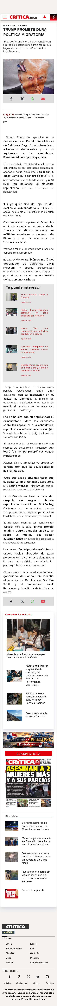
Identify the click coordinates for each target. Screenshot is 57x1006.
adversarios (10, 118)
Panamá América (14, 948)
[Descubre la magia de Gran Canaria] (14, 715)
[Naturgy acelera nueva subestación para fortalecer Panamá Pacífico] (14, 698)
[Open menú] (5, 17)
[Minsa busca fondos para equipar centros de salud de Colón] (28, 635)
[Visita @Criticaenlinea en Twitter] (19, 976)
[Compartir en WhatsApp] (34, 98)
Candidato (35, 114)
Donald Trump (21, 114)
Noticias (7, 983)
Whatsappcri (21, 983)
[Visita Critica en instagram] (47, 976)
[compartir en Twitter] (22, 99)
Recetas (9, 962)
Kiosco (33, 943)
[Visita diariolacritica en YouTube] (38, 976)
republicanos (24, 118)
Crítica (9, 943)
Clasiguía (34, 953)
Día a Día (10, 953)
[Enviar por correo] (43, 99)
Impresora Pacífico (39, 962)
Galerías (50, 983)
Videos (36, 983)
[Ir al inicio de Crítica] (24, 17)
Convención (38, 118)
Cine (32, 948)
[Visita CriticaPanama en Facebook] (9, 976)
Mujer (8, 957)
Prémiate (34, 957)
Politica (45, 114)
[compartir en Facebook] (11, 99)
